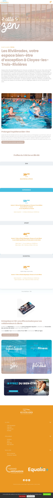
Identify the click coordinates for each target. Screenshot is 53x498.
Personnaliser (30, 496)
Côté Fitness (10, 429)
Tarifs (8, 441)
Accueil (2, 47)
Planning (9, 443)
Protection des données (17, 484)
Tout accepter (47, 494)
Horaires (9, 439)
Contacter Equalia (11, 455)
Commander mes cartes (10, 335)
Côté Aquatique (11, 425)
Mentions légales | (24, 484)
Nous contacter (11, 453)
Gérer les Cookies (37, 484)
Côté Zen (9, 427)
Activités (9, 430)
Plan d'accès (10, 444)
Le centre (7, 47)
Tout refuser (22, 496)
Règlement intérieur (30, 484)
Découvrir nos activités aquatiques (13, 142)
